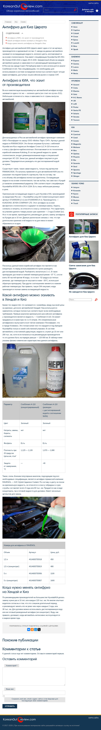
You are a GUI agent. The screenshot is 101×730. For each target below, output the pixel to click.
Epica (75, 40)
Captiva (76, 30)
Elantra (76, 91)
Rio (74, 160)
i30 (74, 101)
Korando (77, 191)
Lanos (76, 67)
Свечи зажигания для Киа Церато (82, 267)
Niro (75, 150)
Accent (76, 85)
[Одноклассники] (32, 629)
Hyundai (75, 81)
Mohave (76, 147)
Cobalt (76, 33)
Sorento (76, 163)
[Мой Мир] (35, 629)
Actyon (76, 187)
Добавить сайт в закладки (88, 10)
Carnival (76, 134)
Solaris (76, 114)
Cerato (76, 141)
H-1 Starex (77, 98)
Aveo (75, 27)
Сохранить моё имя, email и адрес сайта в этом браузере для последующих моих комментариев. (35, 700)
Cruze (75, 37)
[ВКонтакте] (28, 629)
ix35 (75, 104)
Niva (75, 46)
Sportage (77, 173)
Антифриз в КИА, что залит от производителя (25, 38)
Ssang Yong (77, 183)
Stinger (76, 176)
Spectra (76, 170)
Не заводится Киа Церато (82, 292)
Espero (76, 61)
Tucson (76, 120)
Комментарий (11, 666)
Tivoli (75, 203)
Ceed (75, 138)
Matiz (75, 70)
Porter (75, 107)
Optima (76, 154)
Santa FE (77, 110)
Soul (75, 167)
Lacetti (76, 43)
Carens (76, 131)
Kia (73, 127)
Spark (75, 49)
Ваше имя (10, 689)
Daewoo (75, 57)
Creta (75, 88)
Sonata (76, 117)
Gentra (76, 64)
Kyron (75, 194)
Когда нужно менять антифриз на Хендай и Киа (26, 43)
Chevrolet (77, 23)
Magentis (77, 144)
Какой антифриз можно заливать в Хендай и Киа (27, 41)
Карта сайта (94, 3)
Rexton (76, 200)
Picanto (76, 157)
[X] (39, 629)
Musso (76, 197)
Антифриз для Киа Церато (82, 237)
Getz (75, 94)
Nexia (75, 73)
